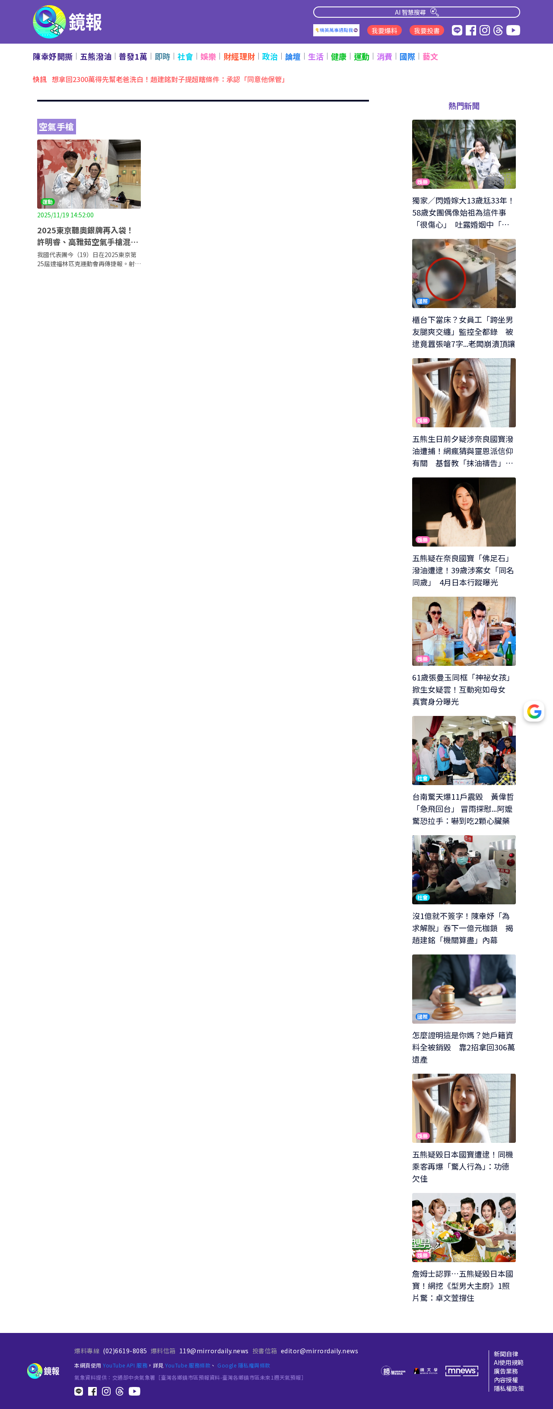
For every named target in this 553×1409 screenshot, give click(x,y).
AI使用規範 (509, 1362)
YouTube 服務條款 (187, 1365)
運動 (362, 56)
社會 (186, 56)
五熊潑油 (96, 56)
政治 (270, 56)
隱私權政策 (509, 1388)
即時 (163, 56)
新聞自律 (506, 1353)
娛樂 (208, 56)
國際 (408, 56)
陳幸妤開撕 (53, 56)
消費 (385, 56)
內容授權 (506, 1379)
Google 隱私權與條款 (243, 1365)
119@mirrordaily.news (214, 1350)
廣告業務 (506, 1371)
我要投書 (427, 30)
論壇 (293, 56)
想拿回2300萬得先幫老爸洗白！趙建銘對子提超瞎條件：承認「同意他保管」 (170, 79)
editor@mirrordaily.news (320, 1350)
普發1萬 (133, 56)
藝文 (431, 56)
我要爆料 (384, 30)
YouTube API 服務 (125, 1365)
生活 (316, 56)
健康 (339, 56)
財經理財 (239, 56)
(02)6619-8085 (125, 1350)
